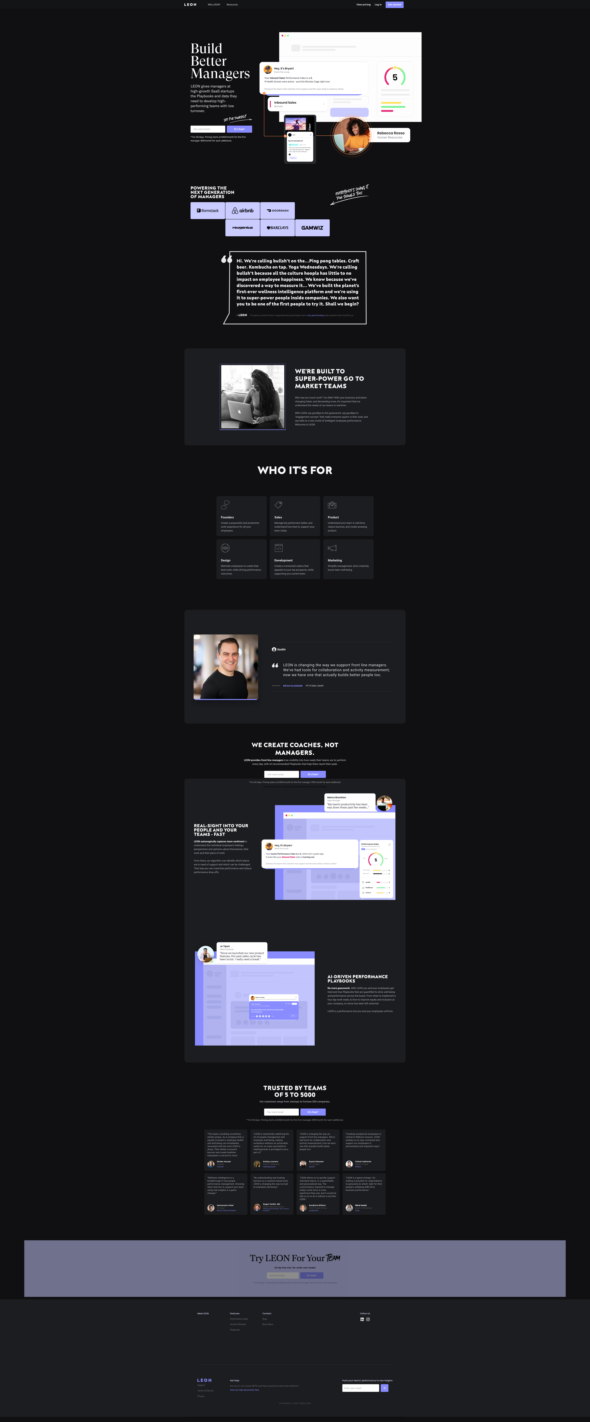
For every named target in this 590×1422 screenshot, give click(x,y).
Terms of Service (205, 1391)
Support (201, 1385)
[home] (192, 4)
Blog (264, 1319)
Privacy (200, 1396)
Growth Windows (238, 1324)
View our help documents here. (245, 1390)
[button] (215, 4)
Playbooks (235, 1330)
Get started (394, 4)
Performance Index (239, 1319)
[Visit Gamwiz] (312, 227)
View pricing (363, 4)
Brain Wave (267, 1324)
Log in (378, 4)
